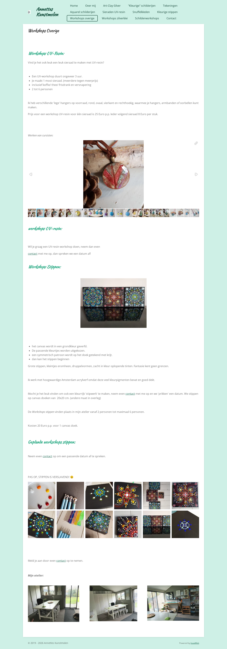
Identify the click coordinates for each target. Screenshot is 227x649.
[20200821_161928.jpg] (156, 495)
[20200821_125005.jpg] (70, 495)
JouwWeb (195, 643)
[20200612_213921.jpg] (99, 524)
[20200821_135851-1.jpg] (41, 524)
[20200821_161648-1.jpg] (128, 524)
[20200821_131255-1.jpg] (99, 495)
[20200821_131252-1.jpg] (185, 524)
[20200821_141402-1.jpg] (128, 495)
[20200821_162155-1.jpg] (156, 524)
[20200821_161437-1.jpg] (185, 495)
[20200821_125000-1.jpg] (70, 524)
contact (32, 253)
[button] (196, 143)
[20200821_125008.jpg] (41, 495)
